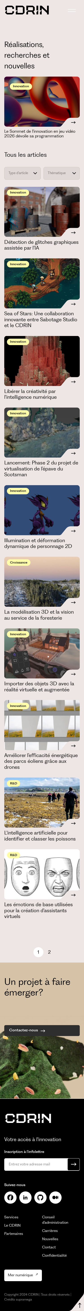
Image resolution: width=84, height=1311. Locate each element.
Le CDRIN (12, 1225)
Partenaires (13, 1233)
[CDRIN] (28, 1119)
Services (11, 1217)
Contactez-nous (23, 1030)
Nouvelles (50, 1239)
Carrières (50, 1231)
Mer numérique (20, 1275)
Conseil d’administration (55, 1220)
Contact (49, 1247)
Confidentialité (54, 1255)
